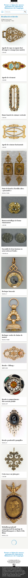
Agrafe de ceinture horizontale (12, 145)
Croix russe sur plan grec (10, 474)
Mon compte (12, 2)
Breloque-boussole (8, 291)
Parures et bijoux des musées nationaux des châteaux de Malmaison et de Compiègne (14, 6)
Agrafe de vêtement (8, 78)
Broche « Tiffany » (8, 366)
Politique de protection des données (14, 575)
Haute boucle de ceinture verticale (14, 115)
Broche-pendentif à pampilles (12, 440)
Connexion (16, 2)
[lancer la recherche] (25, 11)
